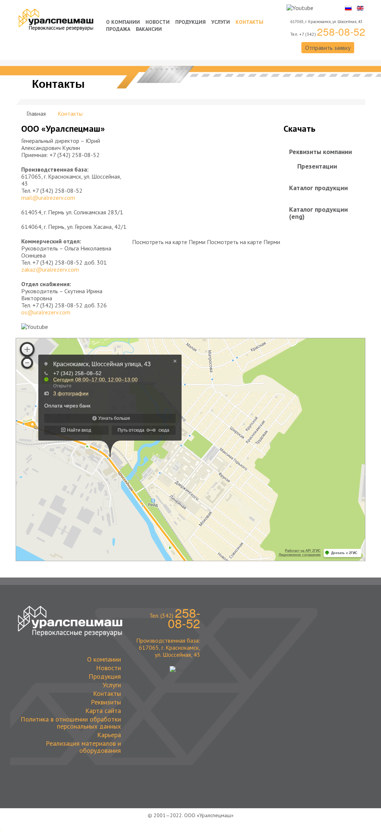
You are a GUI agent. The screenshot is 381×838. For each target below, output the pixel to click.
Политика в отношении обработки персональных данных (70, 722)
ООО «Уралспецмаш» (209, 815)
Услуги (220, 22)
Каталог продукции (318, 187)
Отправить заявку (327, 47)
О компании (123, 22)
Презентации (317, 166)
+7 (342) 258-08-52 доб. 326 (69, 305)
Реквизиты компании (320, 151)
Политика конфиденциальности (190, 821)
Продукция (190, 22)
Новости (157, 22)
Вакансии (149, 29)
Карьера (109, 734)
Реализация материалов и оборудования (83, 746)
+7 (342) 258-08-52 (74, 155)
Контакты (249, 22)
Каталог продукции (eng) (318, 213)
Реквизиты (106, 702)
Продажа (118, 29)
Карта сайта (103, 710)
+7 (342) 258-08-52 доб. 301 (69, 262)
